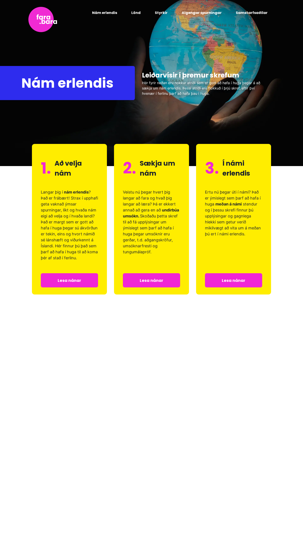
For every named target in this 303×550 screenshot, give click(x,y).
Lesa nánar (69, 280)
